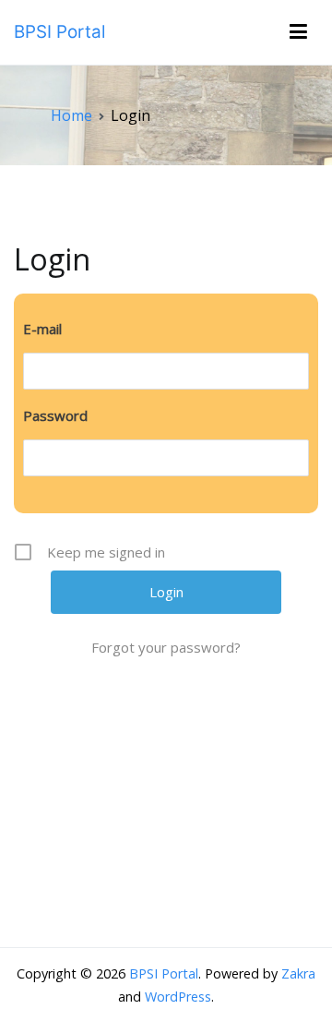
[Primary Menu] (298, 32)
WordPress (178, 996)
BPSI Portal (59, 31)
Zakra (298, 973)
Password (55, 415)
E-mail (42, 328)
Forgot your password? (166, 647)
